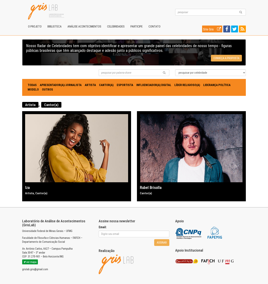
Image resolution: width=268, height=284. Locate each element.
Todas (32, 85)
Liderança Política (217, 85)
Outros (47, 89)
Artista (90, 85)
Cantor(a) (106, 85)
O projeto (35, 26)
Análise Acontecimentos (84, 26)
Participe (136, 26)
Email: (103, 227)
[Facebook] (226, 30)
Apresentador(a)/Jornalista (61, 85)
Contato (154, 26)
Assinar (162, 242)
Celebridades (116, 26)
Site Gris (208, 29)
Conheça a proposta (226, 58)
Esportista (125, 85)
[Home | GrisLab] (46, 11)
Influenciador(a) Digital (153, 85)
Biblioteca (54, 26)
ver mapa (31, 262)
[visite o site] (188, 233)
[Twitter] (234, 30)
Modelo (33, 89)
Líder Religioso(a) (187, 85)
